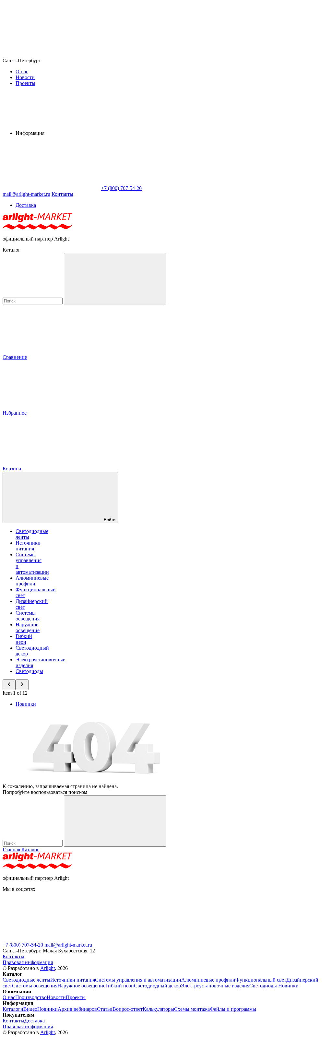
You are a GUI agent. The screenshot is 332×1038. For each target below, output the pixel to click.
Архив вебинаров (77, 1009)
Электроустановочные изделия (215, 985)
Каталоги (13, 1009)
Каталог (30, 849)
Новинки (26, 704)
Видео (30, 1009)
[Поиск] (115, 278)
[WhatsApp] (51, 188)
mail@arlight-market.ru (68, 945)
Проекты (25, 83)
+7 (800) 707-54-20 (23, 945)
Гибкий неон (24, 639)
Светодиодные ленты (26, 980)
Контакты (62, 194)
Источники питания (28, 545)
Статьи (105, 1009)
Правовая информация (28, 962)
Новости (25, 77)
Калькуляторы (158, 1009)
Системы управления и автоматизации (138, 980)
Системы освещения (28, 615)
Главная (11, 849)
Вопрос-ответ (128, 1009)
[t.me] (51, 939)
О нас (22, 71)
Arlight (47, 968)
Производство (31, 997)
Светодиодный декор (157, 985)
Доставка (26, 205)
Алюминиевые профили (32, 580)
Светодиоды (29, 671)
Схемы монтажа (192, 1009)
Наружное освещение (28, 627)
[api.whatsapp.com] (148, 939)
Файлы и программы (233, 1009)
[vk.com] (245, 939)
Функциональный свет (260, 980)
